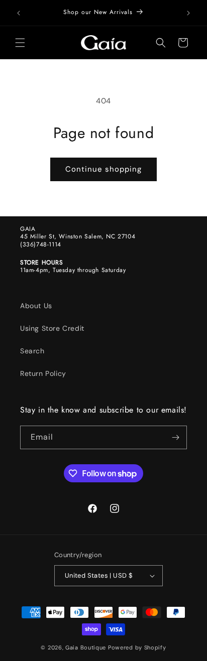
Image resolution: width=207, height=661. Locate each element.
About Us (36, 305)
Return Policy (43, 373)
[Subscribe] (175, 437)
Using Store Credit (52, 328)
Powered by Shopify (137, 647)
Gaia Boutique (85, 647)
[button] (20, 43)
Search (32, 350)
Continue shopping (103, 169)
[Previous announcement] (19, 13)
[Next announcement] (188, 13)
